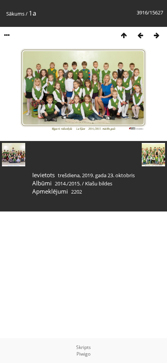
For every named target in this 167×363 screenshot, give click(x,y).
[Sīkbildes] (124, 35)
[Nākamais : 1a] (156, 35)
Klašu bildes (98, 183)
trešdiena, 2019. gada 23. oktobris (96, 175)
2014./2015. (68, 183)
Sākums (15, 13)
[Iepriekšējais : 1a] (140, 35)
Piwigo (83, 354)
